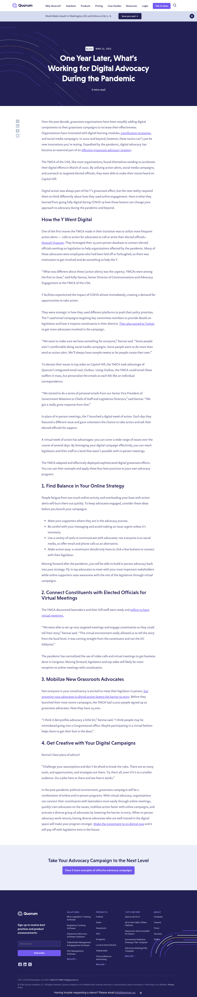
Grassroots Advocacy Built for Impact (137, 932)
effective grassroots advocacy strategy (106, 150)
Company (158, 916)
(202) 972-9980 (56, 980)
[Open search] (175, 5)
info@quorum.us (71, 980)
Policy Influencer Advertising (103, 957)
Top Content (133, 912)
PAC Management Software (75, 952)
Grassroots (101, 928)
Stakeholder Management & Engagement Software (79, 943)
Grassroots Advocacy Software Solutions (77, 935)
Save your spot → (130, 16)
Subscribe (39, 953)
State (98, 922)
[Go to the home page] (22, 5)
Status (157, 939)
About (157, 912)
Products (102, 912)
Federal (99, 916)
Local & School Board (106, 945)
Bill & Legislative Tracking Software (79, 918)
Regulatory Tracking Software (76, 926)
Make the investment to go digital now (119, 824)
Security (158, 933)
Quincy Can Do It (132, 916)
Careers (157, 922)
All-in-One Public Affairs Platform (136, 923)
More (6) (100, 964)
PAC (98, 933)
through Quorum (53, 243)
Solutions (73, 912)
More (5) (71, 959)
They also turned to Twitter (137, 323)
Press (156, 928)
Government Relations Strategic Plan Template (136, 941)
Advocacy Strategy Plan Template (136, 949)
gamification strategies (136, 133)
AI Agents (100, 939)
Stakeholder (101, 950)
